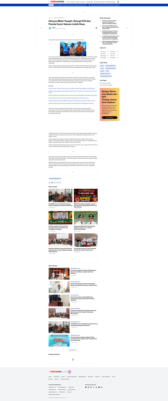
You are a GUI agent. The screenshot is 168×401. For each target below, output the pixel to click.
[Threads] (91, 387)
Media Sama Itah (52, 389)
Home (68, 1)
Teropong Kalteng (62, 389)
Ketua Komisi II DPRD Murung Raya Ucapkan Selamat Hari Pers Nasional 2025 (110, 27)
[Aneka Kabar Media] (55, 372)
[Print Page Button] (96, 28)
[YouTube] (99, 387)
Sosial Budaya (89, 1)
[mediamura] (57, 1)
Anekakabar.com (52, 387)
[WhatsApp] (50, 183)
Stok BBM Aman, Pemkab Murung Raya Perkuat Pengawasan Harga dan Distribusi (60, 204)
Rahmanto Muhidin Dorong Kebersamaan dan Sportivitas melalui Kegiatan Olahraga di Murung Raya (73, 95)
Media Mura (71, 387)
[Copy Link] (60, 183)
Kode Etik (51, 379)
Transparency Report (64, 379)
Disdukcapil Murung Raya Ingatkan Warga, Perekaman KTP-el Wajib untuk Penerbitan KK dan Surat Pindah (73, 91)
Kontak (50, 376)
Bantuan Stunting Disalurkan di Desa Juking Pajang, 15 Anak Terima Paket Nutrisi (110, 43)
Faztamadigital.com (62, 387)
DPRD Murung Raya (110, 1)
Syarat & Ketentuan (106, 376)
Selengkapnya (72, 349)
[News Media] (69, 372)
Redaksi (63, 376)
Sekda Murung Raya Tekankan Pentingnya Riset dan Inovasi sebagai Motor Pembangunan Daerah (110, 32)
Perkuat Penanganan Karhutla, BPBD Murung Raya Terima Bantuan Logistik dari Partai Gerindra (72, 100)
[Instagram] (88, 387)
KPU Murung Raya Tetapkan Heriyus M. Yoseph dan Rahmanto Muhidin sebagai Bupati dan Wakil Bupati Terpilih (110, 22)
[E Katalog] (65, 372)
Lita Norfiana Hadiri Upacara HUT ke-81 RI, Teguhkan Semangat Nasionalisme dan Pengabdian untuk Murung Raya (110, 37)
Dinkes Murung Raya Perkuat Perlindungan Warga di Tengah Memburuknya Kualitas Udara (74, 5)
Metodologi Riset (82, 376)
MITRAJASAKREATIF (55, 397)
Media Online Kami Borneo (54, 394)
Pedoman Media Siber (72, 376)
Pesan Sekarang (109, 117)
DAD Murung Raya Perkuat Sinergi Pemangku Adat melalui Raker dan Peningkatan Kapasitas (71, 103)
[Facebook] (52, 183)
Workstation (90, 376)
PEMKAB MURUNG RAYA (55, 178)
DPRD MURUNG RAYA (75, 295)
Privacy (113, 376)
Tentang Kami (57, 376)
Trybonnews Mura (71, 389)
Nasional (73, 1)
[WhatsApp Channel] (101, 387)
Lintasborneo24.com (53, 392)
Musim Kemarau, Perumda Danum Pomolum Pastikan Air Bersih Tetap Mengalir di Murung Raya (72, 88)
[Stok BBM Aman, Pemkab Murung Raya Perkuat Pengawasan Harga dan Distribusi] (60, 195)
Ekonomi (83, 1)
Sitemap (56, 379)
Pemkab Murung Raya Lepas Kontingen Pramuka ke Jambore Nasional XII (85, 249)
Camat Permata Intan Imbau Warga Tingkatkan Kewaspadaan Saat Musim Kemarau (69, 98)
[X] (55, 183)
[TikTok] (96, 387)
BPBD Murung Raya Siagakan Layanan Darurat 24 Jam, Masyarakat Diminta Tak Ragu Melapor (85, 205)
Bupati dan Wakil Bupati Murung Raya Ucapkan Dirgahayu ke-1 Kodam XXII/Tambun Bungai (84, 227)
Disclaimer (97, 376)
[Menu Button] (118, 2)
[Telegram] (57, 183)
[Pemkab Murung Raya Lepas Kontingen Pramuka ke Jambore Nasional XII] (86, 240)
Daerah (78, 1)
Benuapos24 (62, 392)
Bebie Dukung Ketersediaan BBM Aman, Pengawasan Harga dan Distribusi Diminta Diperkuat (82, 298)
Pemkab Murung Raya (99, 1)
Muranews (69, 392)
